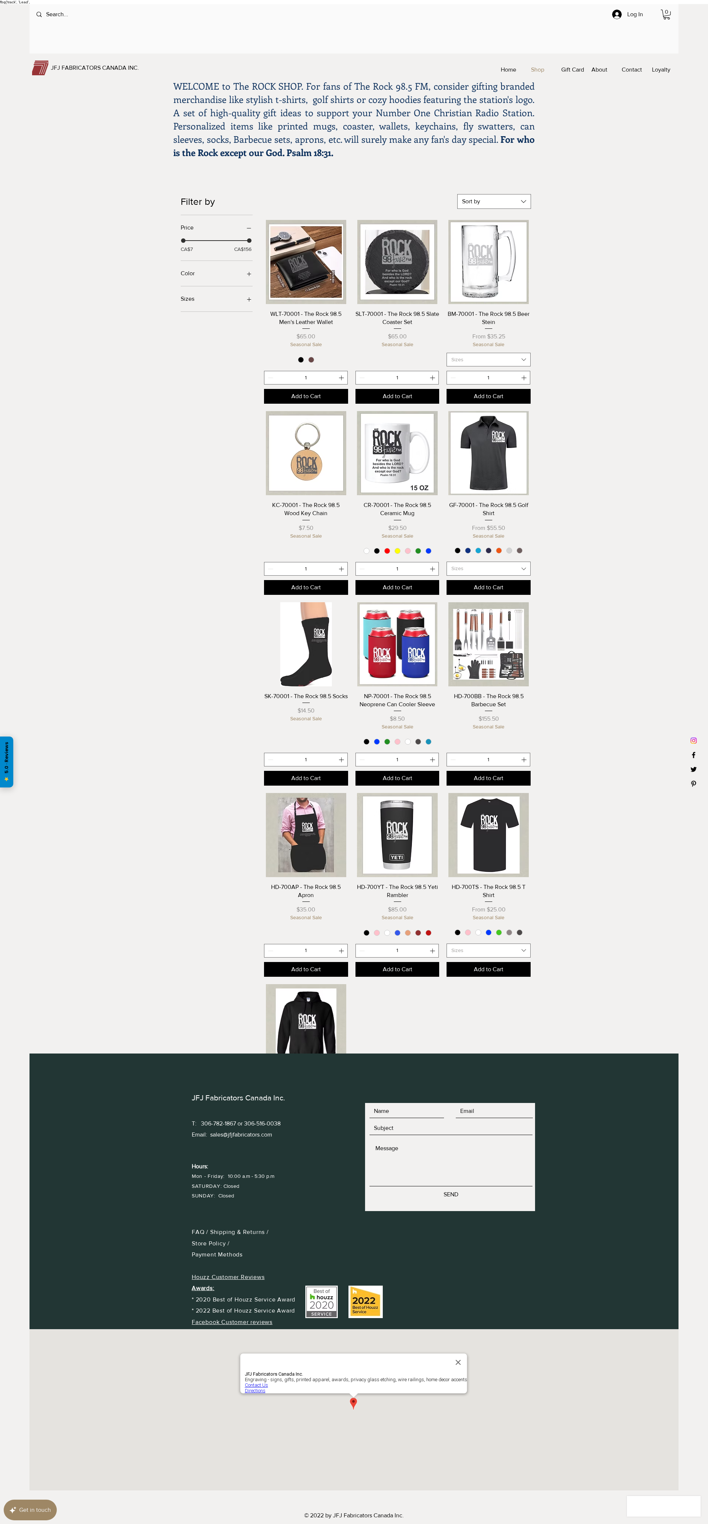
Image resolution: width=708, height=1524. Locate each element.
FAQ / (201, 1232)
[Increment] (342, 377)
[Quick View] (306, 262)
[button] (667, 15)
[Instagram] (694, 741)
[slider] (183, 240)
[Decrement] (269, 377)
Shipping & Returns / (239, 1232)
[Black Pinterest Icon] (694, 784)
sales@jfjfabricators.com (241, 1134)
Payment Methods (217, 1254)
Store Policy (210, 1243)
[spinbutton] (305, 377)
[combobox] (494, 201)
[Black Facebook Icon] (694, 755)
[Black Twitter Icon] (694, 769)
